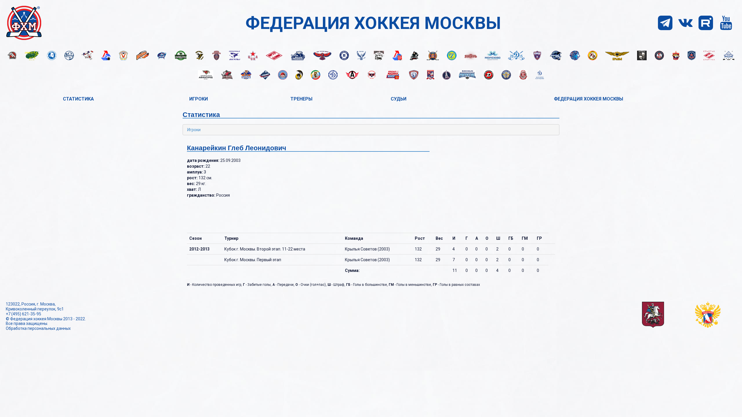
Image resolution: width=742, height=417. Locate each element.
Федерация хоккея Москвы (588, 99)
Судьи (398, 99)
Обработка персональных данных (38, 328)
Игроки (198, 99)
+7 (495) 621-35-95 (23, 314)
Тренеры (301, 99)
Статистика (78, 99)
